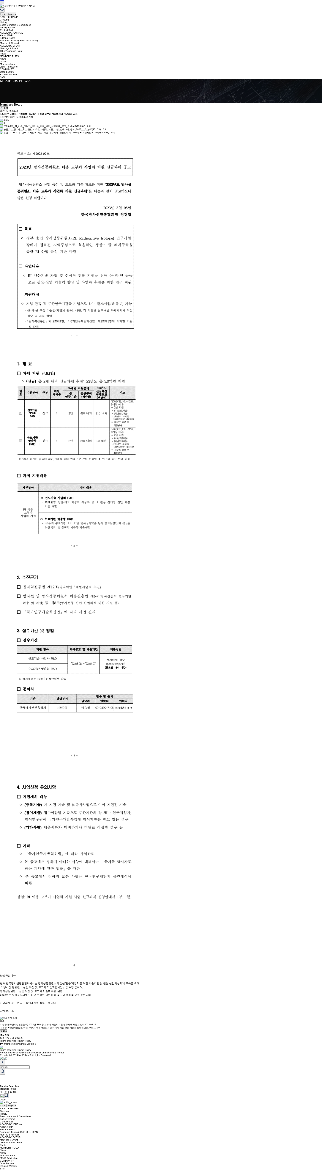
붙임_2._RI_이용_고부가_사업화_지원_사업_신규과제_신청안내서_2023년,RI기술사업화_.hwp (52, 132)
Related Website (8, 74)
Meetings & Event (9, 48)
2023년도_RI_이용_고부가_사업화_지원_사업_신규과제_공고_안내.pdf (40, 126)
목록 (2, 1021)
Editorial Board (7, 38)
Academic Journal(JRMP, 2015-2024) (19, 40)
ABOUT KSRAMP (9, 17)
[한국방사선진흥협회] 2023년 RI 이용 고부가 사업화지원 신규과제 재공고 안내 (46, 1024)
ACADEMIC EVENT (10, 46)
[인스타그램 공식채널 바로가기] (1, 1058)
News (3, 59)
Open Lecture (7, 72)
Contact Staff (6, 30)
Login (3, 14)
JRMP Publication (9, 66)
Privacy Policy (24, 1041)
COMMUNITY (7, 69)
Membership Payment (13, 1044)
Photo (3, 53)
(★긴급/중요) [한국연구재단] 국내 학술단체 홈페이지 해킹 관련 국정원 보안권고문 (47, 1027)
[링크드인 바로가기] (5, 1058)
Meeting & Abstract (9, 43)
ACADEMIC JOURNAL (11, 33)
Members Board (8, 64)
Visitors (31, 1044)
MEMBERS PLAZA (9, 56)
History (3, 22)
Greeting (4, 19)
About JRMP (6, 35)
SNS (2, 77)
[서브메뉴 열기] (18, 1108)
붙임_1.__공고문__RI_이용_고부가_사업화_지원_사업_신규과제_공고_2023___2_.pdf (47, 129)
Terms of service (8, 1041)
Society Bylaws (7, 27)
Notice (3, 61)
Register (11, 14)
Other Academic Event (11, 51)
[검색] (2, 9)
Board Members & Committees (15, 25)
